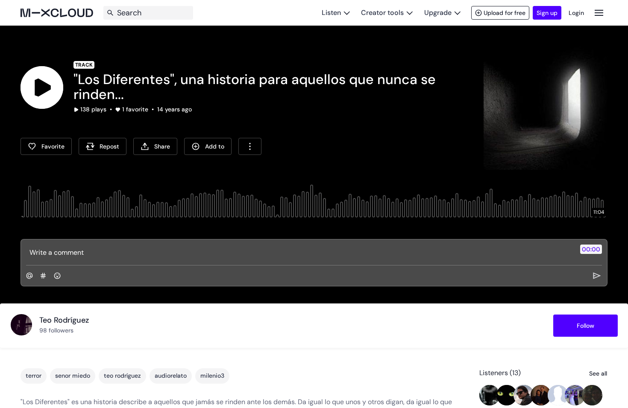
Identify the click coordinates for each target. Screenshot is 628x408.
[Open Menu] (599, 12)
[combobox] (249, 146)
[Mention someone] (29, 275)
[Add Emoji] (57, 276)
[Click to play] (42, 87)
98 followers (56, 330)
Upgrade (438, 12)
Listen (331, 12)
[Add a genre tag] (43, 275)
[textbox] (299, 252)
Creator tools (382, 12)
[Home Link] (57, 13)
